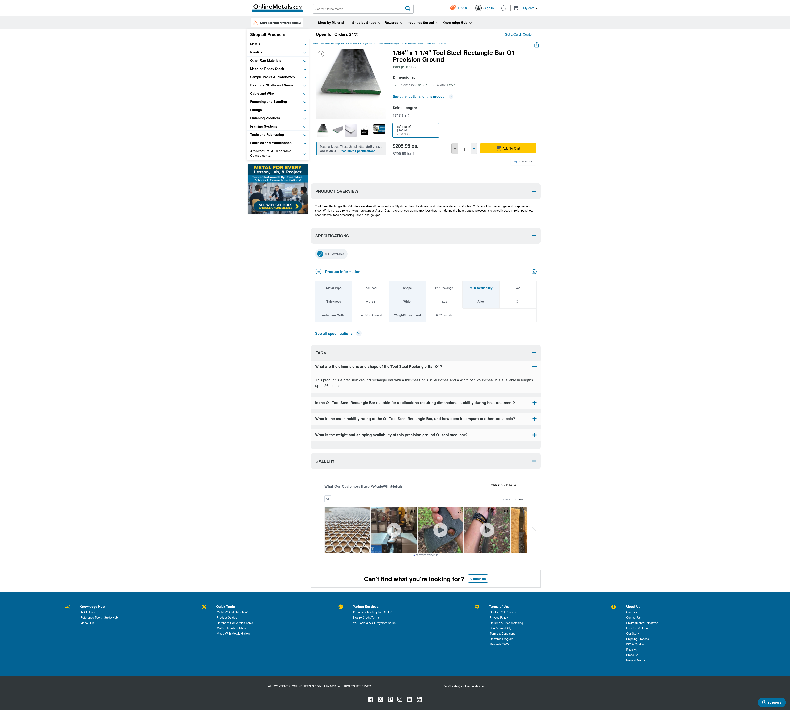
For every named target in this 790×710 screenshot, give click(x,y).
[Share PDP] (536, 44)
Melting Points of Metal (231, 628)
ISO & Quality (635, 644)
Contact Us (633, 617)
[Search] (408, 8)
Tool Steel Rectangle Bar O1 (362, 43)
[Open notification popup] (503, 8)
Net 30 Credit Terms (366, 617)
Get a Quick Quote (518, 34)
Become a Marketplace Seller (372, 612)
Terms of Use (499, 606)
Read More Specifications (357, 150)
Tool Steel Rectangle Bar (332, 43)
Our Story (632, 633)
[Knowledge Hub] (67, 607)
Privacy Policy (499, 617)
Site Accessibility (500, 628)
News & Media (635, 660)
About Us (633, 606)
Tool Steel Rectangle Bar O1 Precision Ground (402, 43)
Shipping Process (637, 639)
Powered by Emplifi (427, 555)
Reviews (631, 649)
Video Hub (87, 623)
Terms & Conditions (502, 633)
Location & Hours (637, 628)
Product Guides (227, 617)
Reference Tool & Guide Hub (99, 617)
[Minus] (454, 148)
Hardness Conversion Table (235, 623)
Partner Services (366, 606)
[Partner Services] (340, 607)
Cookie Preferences (503, 612)
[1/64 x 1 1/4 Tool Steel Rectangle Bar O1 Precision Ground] (323, 130)
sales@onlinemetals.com (468, 686)
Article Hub (87, 612)
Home (315, 43)
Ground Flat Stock (437, 43)
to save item (523, 161)
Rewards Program (502, 639)
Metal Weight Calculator (232, 612)
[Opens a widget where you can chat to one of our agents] (771, 703)
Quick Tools (225, 606)
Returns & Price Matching (506, 623)
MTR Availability (481, 288)
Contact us (478, 578)
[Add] (474, 148)
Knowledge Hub (92, 606)
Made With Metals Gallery (233, 633)
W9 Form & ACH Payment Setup (374, 623)
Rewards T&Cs (499, 644)
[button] (525, 7)
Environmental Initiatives (642, 623)
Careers (631, 612)
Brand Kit (632, 655)
